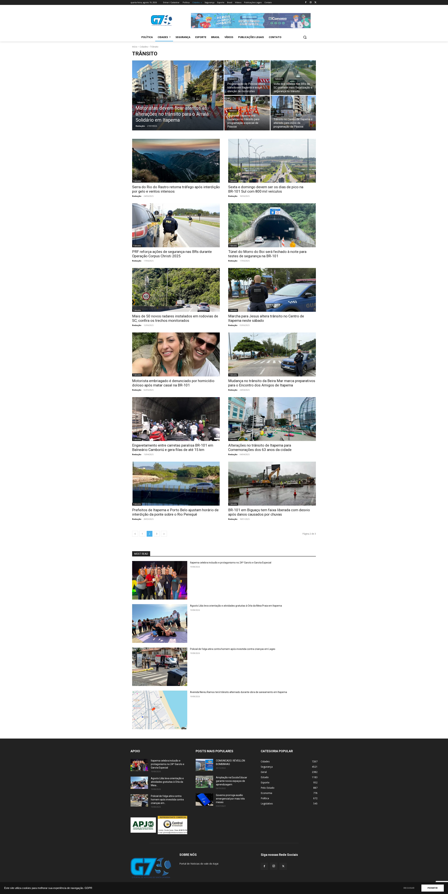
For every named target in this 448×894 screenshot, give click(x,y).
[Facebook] (306, 3)
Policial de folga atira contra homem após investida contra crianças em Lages (232, 649)
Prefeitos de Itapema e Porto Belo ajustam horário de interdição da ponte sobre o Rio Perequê (175, 512)
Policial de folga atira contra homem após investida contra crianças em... (167, 799)
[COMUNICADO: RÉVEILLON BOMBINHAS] (204, 765)
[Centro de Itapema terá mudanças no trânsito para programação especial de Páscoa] (247, 113)
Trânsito (141, 103)
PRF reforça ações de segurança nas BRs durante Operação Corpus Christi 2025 (172, 254)
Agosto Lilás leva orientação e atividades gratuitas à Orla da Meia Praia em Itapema (236, 605)
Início (134, 46)
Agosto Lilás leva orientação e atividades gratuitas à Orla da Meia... (167, 782)
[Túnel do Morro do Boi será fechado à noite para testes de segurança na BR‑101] (272, 225)
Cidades (144, 46)
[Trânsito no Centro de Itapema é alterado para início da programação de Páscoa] (293, 113)
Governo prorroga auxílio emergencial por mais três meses (230, 799)
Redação (136, 196)
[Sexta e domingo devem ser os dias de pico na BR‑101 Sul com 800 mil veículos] (272, 161)
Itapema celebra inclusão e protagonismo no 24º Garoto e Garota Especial (230, 562)
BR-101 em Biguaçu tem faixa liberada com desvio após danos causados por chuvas (269, 512)
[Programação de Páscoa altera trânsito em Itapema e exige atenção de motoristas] (247, 77)
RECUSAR (409, 888)
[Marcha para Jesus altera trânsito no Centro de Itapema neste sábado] (272, 290)
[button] (305, 37)
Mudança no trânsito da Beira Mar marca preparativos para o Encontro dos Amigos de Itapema (271, 383)
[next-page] (164, 534)
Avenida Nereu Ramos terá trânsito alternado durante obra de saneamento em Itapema (238, 692)
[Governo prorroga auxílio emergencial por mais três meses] (204, 799)
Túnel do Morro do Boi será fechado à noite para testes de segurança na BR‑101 (267, 254)
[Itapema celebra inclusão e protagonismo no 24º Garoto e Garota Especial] (159, 580)
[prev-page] (135, 534)
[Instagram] (311, 3)
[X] (315, 3)
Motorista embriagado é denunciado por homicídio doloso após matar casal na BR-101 (173, 383)
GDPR (88, 888)
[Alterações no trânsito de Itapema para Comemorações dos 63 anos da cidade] (272, 419)
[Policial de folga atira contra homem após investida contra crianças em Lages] (159, 666)
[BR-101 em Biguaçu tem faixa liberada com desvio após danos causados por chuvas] (272, 484)
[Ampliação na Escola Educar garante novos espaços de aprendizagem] (204, 782)
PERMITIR (433, 888)
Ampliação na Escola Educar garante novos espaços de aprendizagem (231, 781)
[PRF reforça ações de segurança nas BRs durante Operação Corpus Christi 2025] (176, 225)
